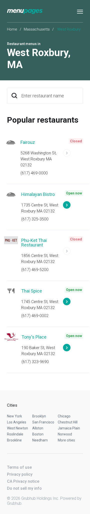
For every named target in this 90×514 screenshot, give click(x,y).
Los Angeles (16, 422)
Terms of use (19, 467)
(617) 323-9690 (35, 361)
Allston (37, 428)
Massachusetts (37, 29)
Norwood (65, 434)
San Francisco (43, 422)
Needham (40, 440)
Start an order (73, 155)
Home (12, 29)
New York (14, 416)
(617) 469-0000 (34, 173)
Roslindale (15, 434)
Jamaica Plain (69, 428)
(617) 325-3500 (34, 219)
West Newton (17, 428)
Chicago (64, 416)
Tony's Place (34, 337)
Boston (38, 434)
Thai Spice (31, 291)
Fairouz (27, 142)
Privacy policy (19, 474)
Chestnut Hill (68, 422)
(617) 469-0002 (34, 315)
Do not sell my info (24, 488)
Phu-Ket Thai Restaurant (34, 242)
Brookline (14, 440)
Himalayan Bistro (38, 194)
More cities (66, 440)
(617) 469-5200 (34, 269)
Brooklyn (39, 416)
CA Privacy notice (23, 481)
